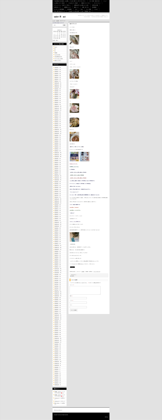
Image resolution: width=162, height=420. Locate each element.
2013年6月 (56, 373)
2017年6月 (56, 280)
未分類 (83, 271)
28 (55, 38)
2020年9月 (56, 204)
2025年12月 (57, 83)
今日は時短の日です (58, 56)
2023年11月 (57, 131)
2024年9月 (56, 112)
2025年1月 (56, 104)
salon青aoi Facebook (74, 207)
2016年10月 (57, 295)
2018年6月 (56, 257)
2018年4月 (56, 260)
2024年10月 (57, 110)
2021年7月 (56, 185)
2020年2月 (56, 218)
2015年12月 (57, 315)
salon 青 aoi (57, 19)
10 (61, 34)
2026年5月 (56, 73)
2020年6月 (56, 210)
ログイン (106, 416)
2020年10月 (57, 202)
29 (57, 38)
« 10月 (54, 40)
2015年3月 (56, 332)
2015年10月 (57, 318)
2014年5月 (56, 351)
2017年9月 (56, 274)
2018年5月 (56, 259)
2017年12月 (57, 268)
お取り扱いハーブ (57, 7)
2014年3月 (56, 355)
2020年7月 (56, 208)
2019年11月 (57, 224)
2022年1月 (56, 173)
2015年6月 (56, 326)
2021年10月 (57, 179)
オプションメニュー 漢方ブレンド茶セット (62, 5)
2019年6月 (56, 233)
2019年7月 (56, 231)
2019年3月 (56, 239)
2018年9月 (56, 251)
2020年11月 (57, 201)
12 (64, 34)
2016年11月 (57, 293)
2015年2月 (56, 334)
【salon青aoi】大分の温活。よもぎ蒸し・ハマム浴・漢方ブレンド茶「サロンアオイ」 (70, 1)
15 (57, 35)
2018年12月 (57, 245)
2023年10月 (57, 133)
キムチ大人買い (57, 54)
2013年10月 (57, 365)
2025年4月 (56, 98)
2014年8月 (56, 346)
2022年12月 (57, 152)
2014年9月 (56, 344)
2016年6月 (56, 303)
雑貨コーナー (76, 7)
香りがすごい (73, 274)
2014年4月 (56, 353)
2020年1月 (56, 220)
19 (64, 35)
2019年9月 (56, 228)
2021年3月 (56, 193)
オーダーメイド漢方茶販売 (59, 9)
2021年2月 (56, 195)
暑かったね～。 (57, 403)
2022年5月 (56, 166)
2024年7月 (56, 115)
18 (63, 35)
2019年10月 (57, 226)
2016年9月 (56, 297)
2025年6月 (56, 94)
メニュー (105, 1)
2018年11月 (57, 247)
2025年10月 (57, 86)
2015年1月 (56, 336)
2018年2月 (56, 264)
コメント (72, 284)
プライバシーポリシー (58, 410)
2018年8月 (56, 253)
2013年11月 (57, 363)
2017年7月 (56, 278)
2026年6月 (56, 71)
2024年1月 (56, 127)
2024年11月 (57, 108)
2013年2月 (56, 380)
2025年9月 (56, 88)
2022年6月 (56, 164)
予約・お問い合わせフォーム (59, 11)
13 (54, 35)
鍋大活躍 (72, 276)
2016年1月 (56, 313)
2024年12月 (57, 106)
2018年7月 (56, 255)
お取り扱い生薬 (95, 5)
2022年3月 (56, 170)
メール (71, 300)
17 (61, 35)
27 (54, 38)
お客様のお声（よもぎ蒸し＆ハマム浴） (81, 5)
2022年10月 (57, 156)
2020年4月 (56, 214)
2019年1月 (56, 243)
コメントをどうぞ (97, 271)
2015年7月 (56, 324)
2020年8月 (56, 206)
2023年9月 (56, 135)
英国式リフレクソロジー (85, 3)
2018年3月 (56, 262)
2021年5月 (56, 189)
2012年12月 (57, 384)
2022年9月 (56, 158)
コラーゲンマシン (97, 3)
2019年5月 (56, 235)
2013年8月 (56, 369)
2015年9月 (56, 320)
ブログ (76, 9)
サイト (71, 304)
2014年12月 (57, 338)
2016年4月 (56, 307)
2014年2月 (56, 357)
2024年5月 (56, 119)
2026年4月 (56, 75)
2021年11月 (57, 177)
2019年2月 (56, 241)
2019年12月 (57, 222)
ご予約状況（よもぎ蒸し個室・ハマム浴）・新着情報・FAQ (79, 11)
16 (59, 35)
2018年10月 (57, 249)
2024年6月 (56, 117)
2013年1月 (56, 382)
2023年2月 (56, 148)
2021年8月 (56, 183)
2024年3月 (56, 123)
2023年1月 (56, 150)
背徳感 (56, 52)
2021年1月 (56, 197)
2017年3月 (56, 286)
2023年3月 (56, 146)
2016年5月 (56, 305)
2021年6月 (56, 187)
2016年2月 (56, 311)
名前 (71, 295)
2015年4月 (56, 330)
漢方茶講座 (69, 9)
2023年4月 (56, 144)
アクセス (96, 9)
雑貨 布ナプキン (85, 7)
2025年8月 (56, 90)
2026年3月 (56, 77)
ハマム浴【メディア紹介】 (73, 3)
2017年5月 (56, 282)
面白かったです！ (58, 60)
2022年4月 (56, 168)
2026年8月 (56, 67)
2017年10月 (57, 272)
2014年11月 (57, 340)
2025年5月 (56, 96)
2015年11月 (57, 317)
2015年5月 (56, 328)
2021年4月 (56, 191)
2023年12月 (57, 129)
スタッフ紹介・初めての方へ (94, 1)
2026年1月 (56, 81)
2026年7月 (56, 69)
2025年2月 (56, 102)
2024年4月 (56, 121)
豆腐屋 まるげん (58, 391)
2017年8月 (56, 276)
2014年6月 (56, 349)
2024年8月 (56, 113)
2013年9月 (56, 367)
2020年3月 (56, 216)
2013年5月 (56, 375)
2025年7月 (56, 92)
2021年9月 (56, 181)
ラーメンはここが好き (59, 58)
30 (59, 38)
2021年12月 (57, 175)
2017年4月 (56, 284)
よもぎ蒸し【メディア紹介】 (59, 3)
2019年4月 (56, 237)
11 (63, 34)
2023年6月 (56, 141)
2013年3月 (56, 378)
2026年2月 (56, 79)
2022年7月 (56, 162)
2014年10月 (57, 342)
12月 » (57, 40)
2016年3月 (56, 309)
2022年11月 (57, 154)
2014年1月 (56, 359)
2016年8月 (56, 299)
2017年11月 (57, 270)
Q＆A (82, 9)
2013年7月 (56, 371)
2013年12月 (57, 361)
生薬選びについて (67, 7)
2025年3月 (56, 100)
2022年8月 (56, 160)
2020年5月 (56, 212)
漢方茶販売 (94, 7)
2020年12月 (57, 199)
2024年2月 (56, 125)
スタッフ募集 (88, 9)
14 (55, 35)
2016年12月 (57, 291)
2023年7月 (56, 139)
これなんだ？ (57, 398)
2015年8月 (56, 322)
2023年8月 (56, 137)
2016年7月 (56, 301)
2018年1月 (56, 266)
